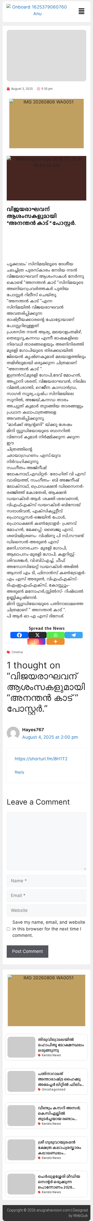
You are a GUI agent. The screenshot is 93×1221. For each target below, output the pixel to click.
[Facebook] (19, 635)
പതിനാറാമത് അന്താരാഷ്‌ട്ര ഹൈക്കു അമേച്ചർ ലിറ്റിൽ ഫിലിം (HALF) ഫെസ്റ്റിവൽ (60, 1082)
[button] (81, 11)
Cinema (17, 652)
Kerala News (51, 1055)
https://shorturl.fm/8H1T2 (41, 758)
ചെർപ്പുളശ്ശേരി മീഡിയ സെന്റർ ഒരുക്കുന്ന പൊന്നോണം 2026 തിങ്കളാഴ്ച (59, 1184)
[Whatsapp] (56, 635)
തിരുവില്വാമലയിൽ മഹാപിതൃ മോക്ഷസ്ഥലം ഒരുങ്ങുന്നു (61, 1044)
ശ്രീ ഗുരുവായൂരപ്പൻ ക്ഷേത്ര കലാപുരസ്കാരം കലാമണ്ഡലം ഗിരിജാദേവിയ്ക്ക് (59, 1150)
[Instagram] (36, 641)
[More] (55, 641)
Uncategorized (53, 1089)
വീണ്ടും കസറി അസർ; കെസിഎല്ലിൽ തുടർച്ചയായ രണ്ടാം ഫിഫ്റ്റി (59, 1116)
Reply (19, 772)
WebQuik (80, 1216)
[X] (37, 635)
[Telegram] (74, 635)
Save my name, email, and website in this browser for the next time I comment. (48, 929)
